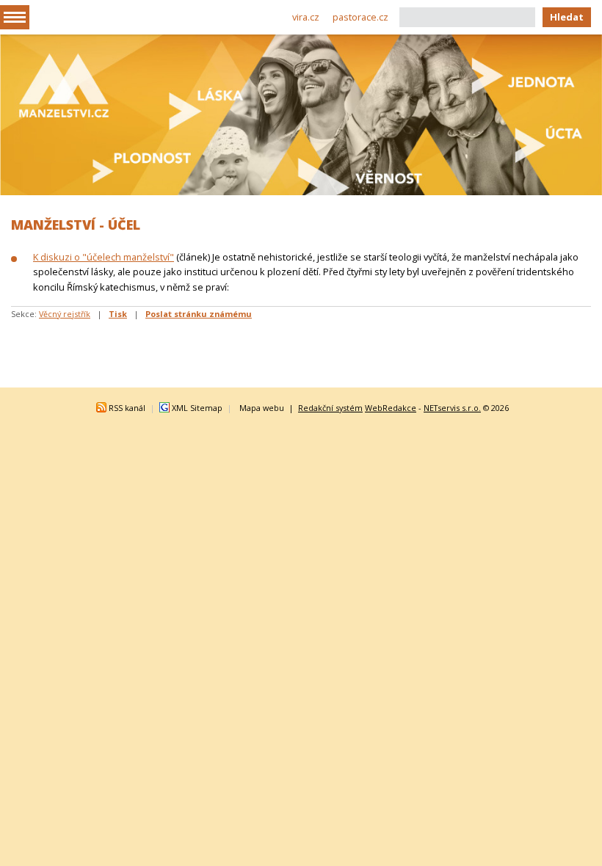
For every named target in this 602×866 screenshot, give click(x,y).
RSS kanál (127, 407)
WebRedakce (390, 407)
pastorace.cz (360, 16)
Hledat (567, 16)
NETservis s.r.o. (452, 407)
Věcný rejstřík (64, 313)
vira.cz (305, 16)
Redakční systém (330, 407)
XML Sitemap (197, 407)
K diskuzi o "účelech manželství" (103, 256)
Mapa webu (261, 407)
